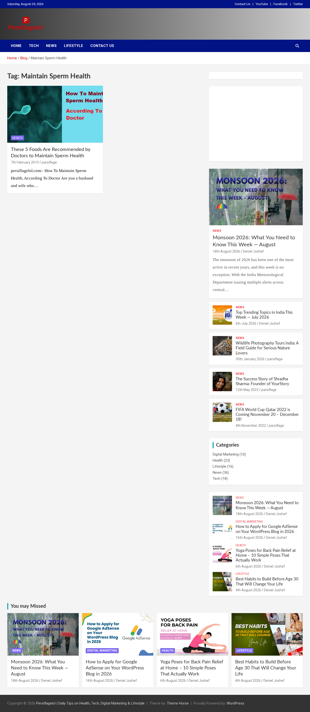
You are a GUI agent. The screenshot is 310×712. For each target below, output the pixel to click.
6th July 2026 (246, 323)
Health (17, 138)
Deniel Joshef (253, 251)
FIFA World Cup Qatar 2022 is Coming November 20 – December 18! (267, 415)
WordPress (235, 703)
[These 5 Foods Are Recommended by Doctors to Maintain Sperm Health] (55, 114)
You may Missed (28, 606)
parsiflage (49, 162)
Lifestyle (73, 46)
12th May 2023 (247, 390)
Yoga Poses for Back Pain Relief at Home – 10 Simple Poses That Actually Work (266, 555)
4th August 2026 (248, 590)
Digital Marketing (226, 454)
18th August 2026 (226, 251)
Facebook (280, 4)
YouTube (262, 4)
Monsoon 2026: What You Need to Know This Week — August (39, 668)
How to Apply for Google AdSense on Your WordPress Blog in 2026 (115, 668)
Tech (34, 46)
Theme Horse (178, 703)
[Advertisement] (256, 124)
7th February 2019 (25, 162)
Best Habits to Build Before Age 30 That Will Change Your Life (265, 668)
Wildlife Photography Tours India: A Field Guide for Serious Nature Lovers (267, 348)
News (51, 46)
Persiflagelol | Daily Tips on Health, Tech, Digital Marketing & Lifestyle (90, 703)
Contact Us (242, 4)
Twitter (298, 4)
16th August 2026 (249, 538)
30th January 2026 (250, 359)
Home (16, 46)
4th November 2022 (251, 425)
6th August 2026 (248, 566)
